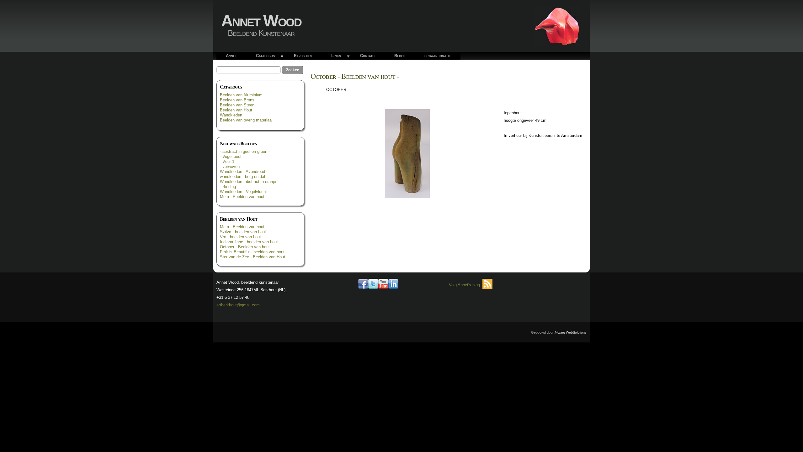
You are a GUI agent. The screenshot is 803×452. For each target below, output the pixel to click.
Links (336, 55)
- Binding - (229, 186)
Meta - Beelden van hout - (243, 196)
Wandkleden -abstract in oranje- (248, 181)
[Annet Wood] (557, 41)
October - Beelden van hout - (246, 247)
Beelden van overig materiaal (246, 120)
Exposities (303, 55)
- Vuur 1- (228, 161)
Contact (367, 55)
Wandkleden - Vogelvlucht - (244, 191)
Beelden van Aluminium (241, 95)
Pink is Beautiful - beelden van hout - (253, 252)
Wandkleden (231, 115)
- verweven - (231, 166)
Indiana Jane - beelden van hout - (250, 241)
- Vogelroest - (232, 156)
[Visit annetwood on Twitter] (373, 284)
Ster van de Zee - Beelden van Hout (252, 257)
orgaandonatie (437, 55)
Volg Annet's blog (464, 284)
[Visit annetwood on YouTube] (383, 284)
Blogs (399, 55)
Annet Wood (261, 21)
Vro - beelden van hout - (241, 236)
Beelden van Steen (237, 105)
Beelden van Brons (237, 100)
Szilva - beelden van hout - (244, 231)
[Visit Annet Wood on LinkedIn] (393, 284)
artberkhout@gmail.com (238, 305)
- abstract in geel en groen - (245, 151)
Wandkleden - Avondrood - (244, 171)
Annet (231, 55)
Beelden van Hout (236, 110)
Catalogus (265, 55)
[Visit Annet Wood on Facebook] (363, 284)
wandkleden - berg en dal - (244, 176)
